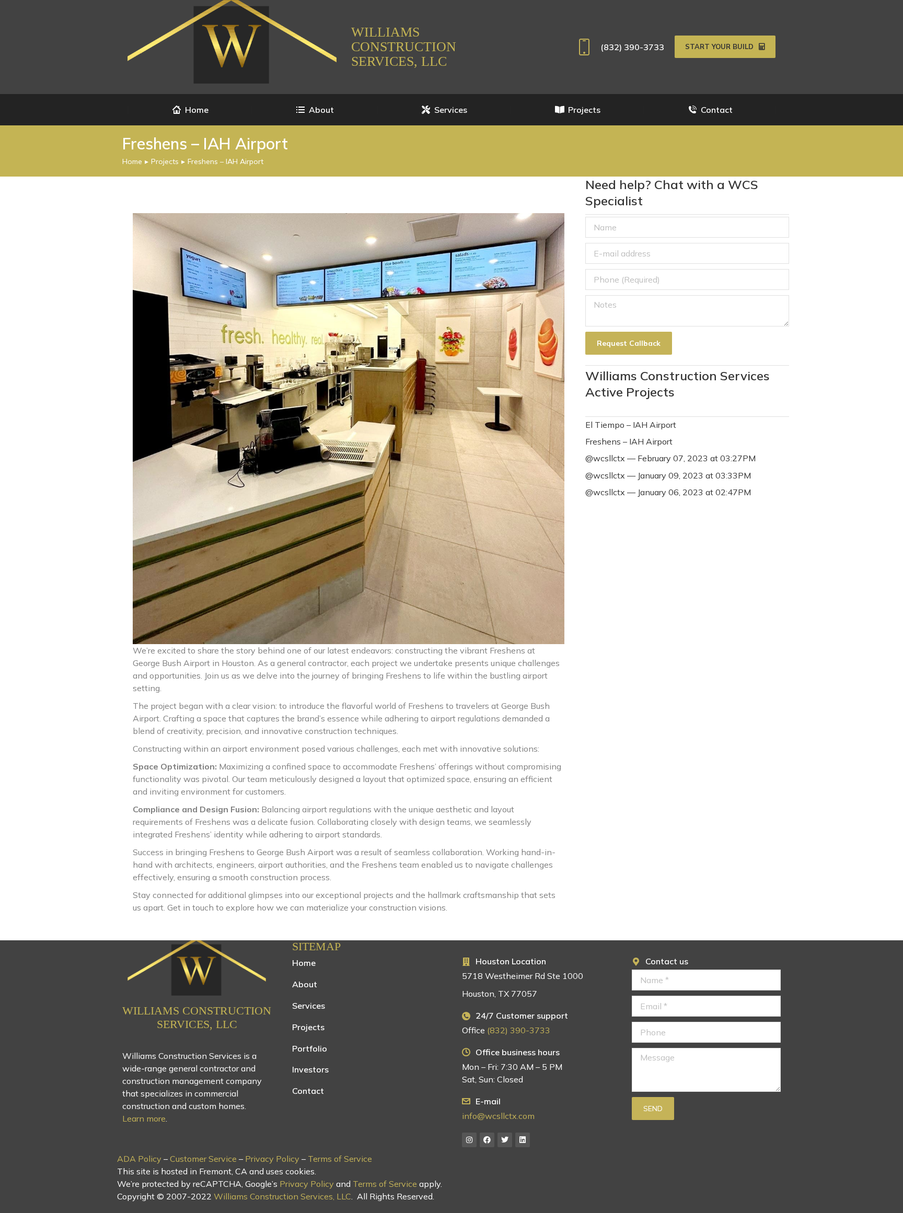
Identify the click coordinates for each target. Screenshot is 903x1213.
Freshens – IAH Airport (629, 441)
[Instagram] (469, 1140)
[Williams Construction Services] (197, 968)
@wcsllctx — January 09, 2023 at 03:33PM (668, 475)
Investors (310, 1069)
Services (308, 1005)
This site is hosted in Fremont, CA (182, 1171)
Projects (308, 1027)
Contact (308, 1091)
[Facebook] (487, 1140)
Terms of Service (340, 1158)
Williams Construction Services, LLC (403, 47)
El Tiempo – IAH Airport (630, 424)
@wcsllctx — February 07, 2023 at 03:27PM (670, 458)
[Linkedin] (522, 1140)
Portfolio (309, 1048)
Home (304, 963)
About (304, 984)
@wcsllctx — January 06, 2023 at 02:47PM (668, 492)
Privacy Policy (272, 1158)
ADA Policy (139, 1158)
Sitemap (316, 946)
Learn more (144, 1118)
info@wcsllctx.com (498, 1116)
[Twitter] (504, 1140)
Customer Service (203, 1158)
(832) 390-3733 (632, 47)
